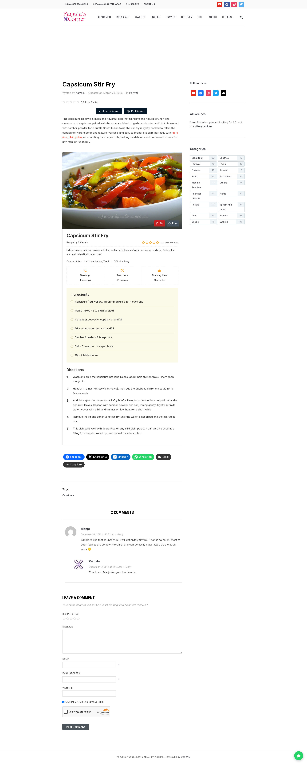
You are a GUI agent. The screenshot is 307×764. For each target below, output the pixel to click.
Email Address (71, 673)
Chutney (186, 17)
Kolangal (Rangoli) (76, 4)
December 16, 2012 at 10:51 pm (97, 534)
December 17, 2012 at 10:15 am (105, 566)
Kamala (80, 92)
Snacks (155, 17)
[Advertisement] (153, 56)
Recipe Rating (70, 614)
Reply (120, 534)
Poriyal (133, 92)
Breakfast (123, 17)
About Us (149, 4)
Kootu (213, 17)
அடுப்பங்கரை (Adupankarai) (107, 4)
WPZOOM (185, 757)
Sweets (140, 17)
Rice (200, 17)
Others (227, 17)
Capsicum (68, 495)
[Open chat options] (298, 755)
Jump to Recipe (110, 111)
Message (67, 626)
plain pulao (75, 137)
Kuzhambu (104, 17)
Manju (85, 528)
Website (67, 687)
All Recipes (132, 4)
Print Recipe (137, 111)
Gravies (171, 17)
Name (65, 659)
